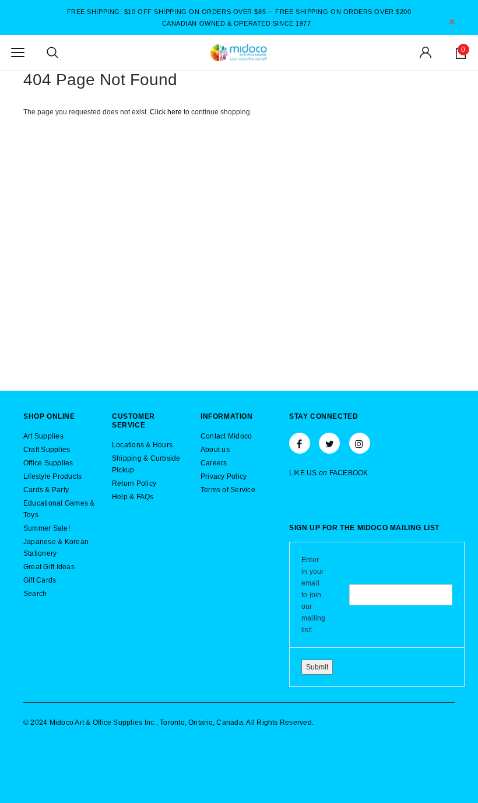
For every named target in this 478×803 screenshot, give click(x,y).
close (452, 21)
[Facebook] (299, 443)
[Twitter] (329, 443)
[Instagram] (359, 443)
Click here (167, 112)
